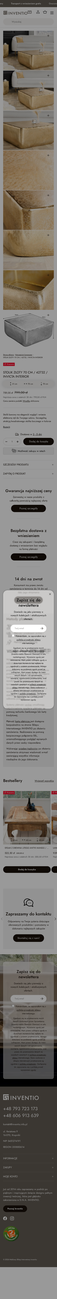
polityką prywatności (28, 693)
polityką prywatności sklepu (29, 639)
